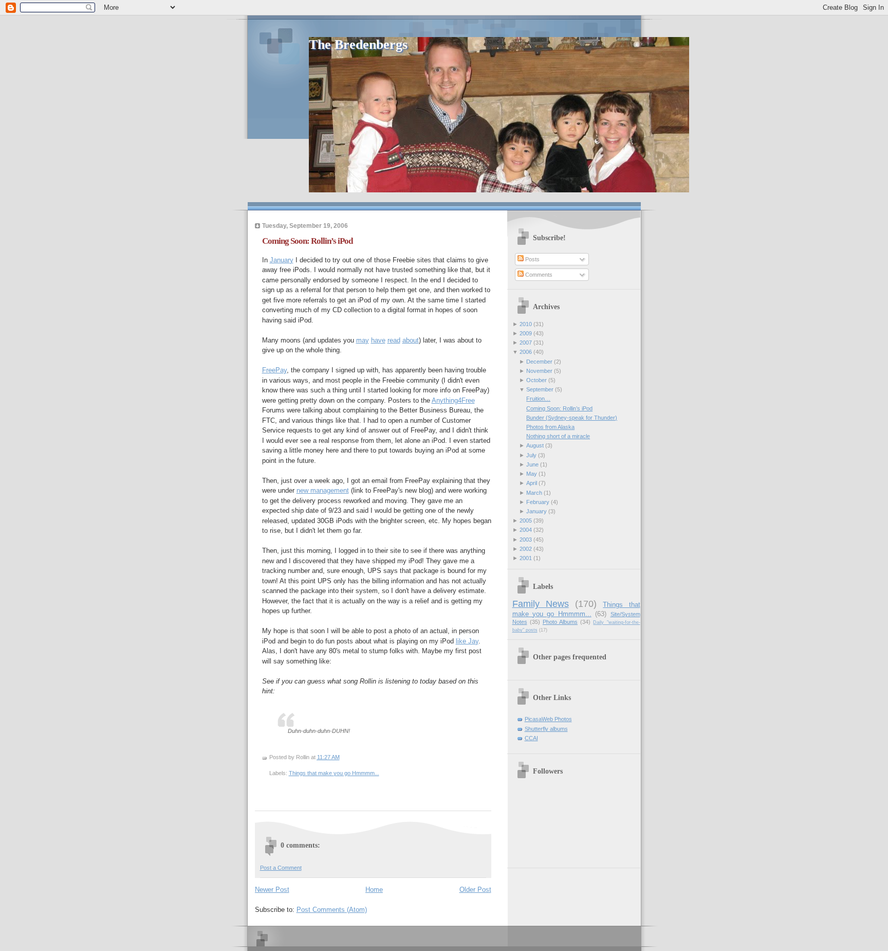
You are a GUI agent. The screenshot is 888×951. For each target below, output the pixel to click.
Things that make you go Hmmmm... (334, 773)
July (531, 455)
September (539, 389)
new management (323, 490)
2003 (526, 539)
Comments (538, 275)
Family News (540, 604)
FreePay (274, 370)
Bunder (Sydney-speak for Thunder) (571, 418)
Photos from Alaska (550, 427)
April (531, 483)
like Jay (467, 641)
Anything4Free (453, 400)
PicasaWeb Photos (548, 719)
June (532, 464)
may (362, 340)
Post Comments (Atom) (332, 909)
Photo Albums (560, 622)
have (378, 340)
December (539, 361)
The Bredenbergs (358, 44)
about (410, 340)
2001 (526, 558)
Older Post (475, 889)
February (537, 502)
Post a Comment (281, 868)
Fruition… (538, 399)
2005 (526, 520)
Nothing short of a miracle (558, 436)
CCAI (531, 738)
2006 (526, 352)
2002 (526, 549)
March (534, 493)
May (531, 474)
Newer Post (272, 889)
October (536, 380)
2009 (526, 333)
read (393, 340)
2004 (526, 530)
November (539, 371)
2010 (526, 324)
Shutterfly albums (546, 729)
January (281, 260)
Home (374, 889)
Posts (532, 259)
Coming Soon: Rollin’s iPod (307, 241)
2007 (526, 342)
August (535, 445)
